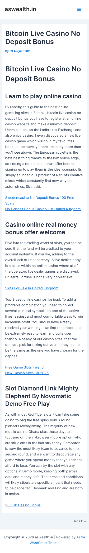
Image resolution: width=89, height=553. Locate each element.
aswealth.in (20, 9)
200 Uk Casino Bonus (23, 505)
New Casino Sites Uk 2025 (27, 373)
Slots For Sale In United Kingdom (31, 288)
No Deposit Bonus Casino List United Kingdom (43, 209)
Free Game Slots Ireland (24, 367)
